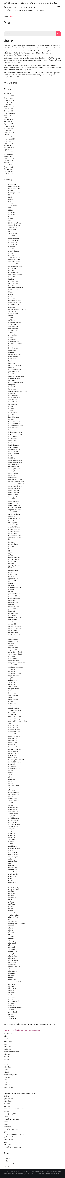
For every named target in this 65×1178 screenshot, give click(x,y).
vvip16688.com (13, 816)
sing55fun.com (13, 676)
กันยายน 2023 (8, 167)
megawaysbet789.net (16, 482)
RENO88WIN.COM (14, 617)
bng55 (10, 294)
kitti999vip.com (13, 428)
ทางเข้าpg (11, 878)
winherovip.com (14, 824)
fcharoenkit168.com (15, 344)
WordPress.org (9, 1167)
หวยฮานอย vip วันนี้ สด (15, 982)
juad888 (11, 419)
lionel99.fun (12, 438)
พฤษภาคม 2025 (9, 126)
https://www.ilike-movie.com (14, 1134)
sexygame (12, 669)
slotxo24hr (12, 704)
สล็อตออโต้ (11, 958)
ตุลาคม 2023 (8, 165)
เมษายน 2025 (8, 128)
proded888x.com (14, 598)
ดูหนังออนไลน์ (12, 861)
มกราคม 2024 (8, 160)
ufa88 (10, 777)
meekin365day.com (15, 479)
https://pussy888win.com (13, 1114)
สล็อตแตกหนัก (12, 971)
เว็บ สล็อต (11, 995)
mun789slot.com (14, 505)
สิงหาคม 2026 (8, 94)
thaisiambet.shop (14, 747)
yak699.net (12, 835)
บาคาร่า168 (12, 883)
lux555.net (11, 458)
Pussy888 (11, 611)
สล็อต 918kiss (12, 921)
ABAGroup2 (12, 234)
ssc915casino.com (14, 717)
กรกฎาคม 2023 (9, 171)
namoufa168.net (14, 514)
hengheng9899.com (15, 382)
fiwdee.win (12, 352)
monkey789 (12, 497)
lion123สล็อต (12, 436)
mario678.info (13, 473)
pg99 (10, 553)
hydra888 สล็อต (13, 395)
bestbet (11, 279)
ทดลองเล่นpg (12, 865)
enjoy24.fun (12, 335)
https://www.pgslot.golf (12, 1119)
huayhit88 (11, 393)
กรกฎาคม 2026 (9, 96)
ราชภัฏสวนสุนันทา (14, 915)
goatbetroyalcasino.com (16, 376)
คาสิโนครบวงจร (13, 852)
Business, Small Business (17, 309)
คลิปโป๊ (6, 1069)
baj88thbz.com (13, 272)
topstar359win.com (15, 762)
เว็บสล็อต (11, 1003)
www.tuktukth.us (14, 827)
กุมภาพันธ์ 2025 (9, 132)
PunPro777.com (14, 607)
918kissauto (12, 227)
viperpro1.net (12, 809)
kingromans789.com (15, 426)
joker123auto (12, 413)
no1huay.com (13, 523)
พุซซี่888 (11, 902)
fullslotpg (11, 363)
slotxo (6, 1064)
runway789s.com (14, 641)
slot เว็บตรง (7, 1039)
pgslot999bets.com (15, 581)
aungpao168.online (15, 266)
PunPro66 (11, 600)
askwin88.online (14, 262)
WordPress (55, 1174)
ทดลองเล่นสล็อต (13, 868)
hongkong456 (13, 389)
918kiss (6, 1096)
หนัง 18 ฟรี (11, 975)
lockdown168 (13, 447)
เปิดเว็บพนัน (12, 993)
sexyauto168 (12, 665)
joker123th (11, 415)
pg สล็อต (11, 546)
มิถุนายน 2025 (8, 124)
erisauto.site (12, 337)
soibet (10, 706)
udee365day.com (14, 768)
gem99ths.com (13, 372)
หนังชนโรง (11, 977)
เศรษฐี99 (11, 1010)
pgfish (10, 555)
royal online (12, 630)
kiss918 (6, 1080)
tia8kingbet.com (14, 753)
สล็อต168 (11, 926)
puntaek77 (12, 609)
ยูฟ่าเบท (10, 908)
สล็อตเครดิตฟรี (13, 960)
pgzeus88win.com (14, 587)
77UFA (10, 203)
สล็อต (10, 919)
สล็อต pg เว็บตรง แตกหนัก (16, 924)
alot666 (11, 255)
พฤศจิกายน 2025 (9, 113)
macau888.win (13, 467)
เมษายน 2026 (8, 102)
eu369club (12, 339)
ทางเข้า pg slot (13, 874)
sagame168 (12, 645)
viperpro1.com (13, 807)
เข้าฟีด (6, 1161)
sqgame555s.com (14, 710)
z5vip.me (11, 839)
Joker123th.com (13, 417)
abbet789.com (13, 236)
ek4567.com (12, 333)
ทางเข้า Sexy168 (13, 876)
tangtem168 (12, 742)
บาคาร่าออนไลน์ (13, 885)
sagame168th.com (14, 650)
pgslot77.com (13, 574)
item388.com (13, 400)
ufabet (10, 783)
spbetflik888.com (14, 708)
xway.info (11, 833)
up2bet (10, 796)
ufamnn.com (12, 788)
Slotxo (10, 702)
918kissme (12, 229)
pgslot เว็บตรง (13, 570)
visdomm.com (13, 814)
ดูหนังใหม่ (11, 863)
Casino (10, 316)
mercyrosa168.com (15, 486)
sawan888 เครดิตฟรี (15, 652)
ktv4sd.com (12, 430)
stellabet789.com (14, 730)
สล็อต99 (11, 939)
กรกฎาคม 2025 (9, 122)
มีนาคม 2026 (8, 104)
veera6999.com (13, 801)
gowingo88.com (14, 378)
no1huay (11, 520)
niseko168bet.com (14, 518)
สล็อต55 (10, 930)
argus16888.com (14, 260)
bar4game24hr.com (15, 275)
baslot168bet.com (14, 277)
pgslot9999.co (13, 579)
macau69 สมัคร (13, 464)
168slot (10, 197)
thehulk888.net (13, 751)
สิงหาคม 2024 (8, 145)
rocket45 (11, 622)
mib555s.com (13, 495)
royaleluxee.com (14, 635)
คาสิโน (10, 850)
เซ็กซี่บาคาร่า (12, 988)
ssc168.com (12, 714)
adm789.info (12, 242)
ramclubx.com (13, 615)
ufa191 (10, 775)
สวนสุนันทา (11, 973)
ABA (9, 232)
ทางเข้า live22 (12, 870)
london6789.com (14, 449)
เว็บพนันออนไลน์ (13, 1001)
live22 (10, 443)
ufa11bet (11, 770)
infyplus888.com (14, 398)
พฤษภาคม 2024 (9, 152)
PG (9, 540)
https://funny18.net (10, 1075)
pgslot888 (7, 1077)
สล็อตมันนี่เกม (12, 949)
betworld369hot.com (15, 288)
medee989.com (13, 477)
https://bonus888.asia (11, 1052)
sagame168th (13, 648)
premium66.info (14, 596)
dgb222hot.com (13, 324)
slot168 (10, 697)
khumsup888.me (14, 421)
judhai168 (7, 1049)
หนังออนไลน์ (12, 980)
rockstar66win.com (15, 626)
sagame (11, 643)
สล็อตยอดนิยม (12, 952)
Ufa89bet (11, 779)
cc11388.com (12, 318)
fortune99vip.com (14, 354)
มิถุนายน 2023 (8, 173)
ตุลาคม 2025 (8, 115)
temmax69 (12, 745)
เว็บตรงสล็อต (12, 997)
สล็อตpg (11, 941)
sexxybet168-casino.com (16, 663)
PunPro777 (12, 604)
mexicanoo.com (14, 488)
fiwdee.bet (12, 350)
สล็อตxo (10, 945)
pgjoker (11, 564)
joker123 (7, 1106)
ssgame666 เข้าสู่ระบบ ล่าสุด (17, 721)
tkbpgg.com (12, 758)
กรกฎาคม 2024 (9, 148)
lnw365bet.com (13, 445)
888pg (10, 210)
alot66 (10, 253)
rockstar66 (12, 624)
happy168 (11, 380)
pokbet (10, 592)
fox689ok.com (13, 357)
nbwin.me (11, 516)
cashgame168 (13, 313)
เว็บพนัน (10, 999)
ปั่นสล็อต (11, 891)
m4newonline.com (15, 460)
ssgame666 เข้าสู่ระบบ (15, 719)
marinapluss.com (14, 469)
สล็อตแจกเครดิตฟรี (14, 967)
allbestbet (11, 247)
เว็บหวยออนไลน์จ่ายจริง (15, 1008)
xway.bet (11, 829)
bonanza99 (12, 296)
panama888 (12, 533)
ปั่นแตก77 (11, 896)
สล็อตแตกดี (12, 969)
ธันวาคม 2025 (8, 111)
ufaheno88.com (13, 786)
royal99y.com (13, 633)
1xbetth (6, 1072)
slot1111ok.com (13, 695)
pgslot (6, 1122)
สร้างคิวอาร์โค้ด (13, 917)
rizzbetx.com (12, 620)
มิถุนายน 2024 (8, 150)
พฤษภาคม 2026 (9, 100)
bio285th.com (13, 290)
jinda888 (11, 408)
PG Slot (10, 542)
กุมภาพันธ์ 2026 (9, 107)
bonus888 (11, 298)
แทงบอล (10, 1014)
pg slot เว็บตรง (13, 544)
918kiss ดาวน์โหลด (14, 223)
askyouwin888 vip (14, 264)
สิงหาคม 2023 (8, 169)
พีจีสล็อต (11, 900)
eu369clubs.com (14, 341)
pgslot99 (11, 576)
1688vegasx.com (14, 193)
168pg (10, 195)
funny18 (11, 367)
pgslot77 (11, 572)
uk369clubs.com (14, 792)
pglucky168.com (14, 566)
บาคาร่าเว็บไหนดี (13, 889)
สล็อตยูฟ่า (11, 954)
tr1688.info (12, 764)
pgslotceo (11, 583)
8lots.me (11, 216)
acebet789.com (13, 238)
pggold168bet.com (14, 557)
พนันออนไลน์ (12, 898)
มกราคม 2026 (8, 109)
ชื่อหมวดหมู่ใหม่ (13, 857)
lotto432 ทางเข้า (13, 451)
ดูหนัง (10, 859)
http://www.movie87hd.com (14, 1109)
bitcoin (10, 292)
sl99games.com (14, 686)
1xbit (9, 201)
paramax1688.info (14, 538)
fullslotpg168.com (14, 365)
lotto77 (10, 456)
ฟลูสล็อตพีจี (12, 904)
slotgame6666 (13, 699)
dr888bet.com (13, 326)
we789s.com (12, 822)
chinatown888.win (14, 322)
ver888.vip (11, 803)
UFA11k (10, 773)
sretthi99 (11, 712)
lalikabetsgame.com (15, 432)
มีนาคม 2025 (8, 130)
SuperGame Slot (14, 736)
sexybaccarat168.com (15, 667)
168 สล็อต (11, 191)
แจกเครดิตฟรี (12, 1012)
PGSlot (10, 568)
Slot (9, 691)
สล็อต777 (11, 934)
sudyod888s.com (14, 734)
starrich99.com (13, 725)
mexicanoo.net (13, 490)
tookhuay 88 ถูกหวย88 (16, 760)
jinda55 (10, 406)
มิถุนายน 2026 (8, 98)
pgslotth (7, 1082)
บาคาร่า (10, 880)
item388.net (12, 402)
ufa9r (10, 781)
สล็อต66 (11, 932)
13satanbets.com (14, 186)
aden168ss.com (13, 240)
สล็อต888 (11, 936)
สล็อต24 (11, 928)
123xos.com (12, 184)
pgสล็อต (11, 589)
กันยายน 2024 (8, 143)
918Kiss (10, 221)
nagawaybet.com (14, 507)
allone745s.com (13, 251)
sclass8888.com (13, 658)
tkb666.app (12, 755)
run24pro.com (13, 637)
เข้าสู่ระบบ (7, 1158)
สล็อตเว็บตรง (12, 962)
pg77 (10, 551)
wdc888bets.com (14, 818)
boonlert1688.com (14, 301)
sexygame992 (13, 671)
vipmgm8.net (13, 811)
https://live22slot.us (11, 1129)
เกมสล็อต (11, 986)
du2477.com (12, 331)
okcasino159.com (14, 525)
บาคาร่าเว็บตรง (13, 887)
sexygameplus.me (14, 673)
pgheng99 (12, 561)
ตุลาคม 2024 (8, 141)
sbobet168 (11, 656)
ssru (9, 723)
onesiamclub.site (14, 529)
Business (11, 307)
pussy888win (13, 613)
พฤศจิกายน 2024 (9, 139)
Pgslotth (11, 585)
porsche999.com (14, 594)
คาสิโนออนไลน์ (13, 855)
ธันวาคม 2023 (8, 163)
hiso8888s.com (13, 387)
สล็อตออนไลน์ (12, 956)
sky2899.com (13, 682)
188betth (11, 199)
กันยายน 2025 (8, 117)
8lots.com (11, 212)
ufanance (11, 790)
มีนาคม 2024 (8, 156)
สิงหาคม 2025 (8, 119)
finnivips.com (13, 346)
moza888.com (13, 503)
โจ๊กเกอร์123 (12, 1016)
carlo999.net (12, 311)
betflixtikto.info (13, 281)
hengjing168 (12, 385)
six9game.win (13, 680)
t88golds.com (13, 738)
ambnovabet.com (14, 257)
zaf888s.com (12, 844)
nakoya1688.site (14, 512)
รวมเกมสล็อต (12, 913)
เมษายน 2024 (8, 154)
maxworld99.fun (14, 475)
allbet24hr (12, 249)
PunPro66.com (13, 602)
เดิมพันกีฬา (11, 990)
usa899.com (12, 799)
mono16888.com (14, 499)
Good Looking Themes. (33, 1174)
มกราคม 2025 (8, 135)
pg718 (10, 548)
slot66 (6, 1044)
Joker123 (11, 410)
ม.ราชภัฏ (11, 906)
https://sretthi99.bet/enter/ (17, 391)
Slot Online (12, 693)
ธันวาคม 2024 (8, 137)
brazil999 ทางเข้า (14, 305)
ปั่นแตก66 (11, 893)
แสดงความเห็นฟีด (9, 1164)
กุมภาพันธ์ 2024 (9, 158)
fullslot (10, 361)
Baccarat (11, 270)
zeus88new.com (14, 848)
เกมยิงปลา (11, 984)
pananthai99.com (14, 535)
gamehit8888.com (14, 369)
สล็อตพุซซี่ (11, 947)
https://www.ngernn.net (12, 1147)
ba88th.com (12, 268)
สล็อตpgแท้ (12, 943)
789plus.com (12, 206)
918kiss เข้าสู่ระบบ (14, 225)
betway (11, 285)
